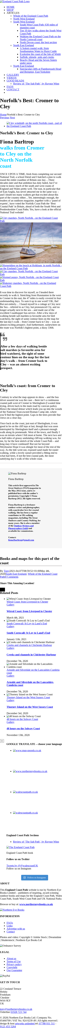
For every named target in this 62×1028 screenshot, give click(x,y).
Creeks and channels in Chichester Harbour (29, 645)
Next (12, 117)
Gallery (10, 604)
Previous (4, 117)
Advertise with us (16, 928)
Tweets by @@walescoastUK (22, 865)
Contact (11, 931)
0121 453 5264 (8, 1026)
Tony (6, 571)
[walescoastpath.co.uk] (25, 791)
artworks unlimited (25, 1023)
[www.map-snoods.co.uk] (27, 750)
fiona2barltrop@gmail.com (21, 540)
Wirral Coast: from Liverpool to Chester (27, 601)
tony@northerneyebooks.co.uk (16, 1009)
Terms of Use (14, 961)
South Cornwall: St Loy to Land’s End (27, 623)
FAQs (10, 922)
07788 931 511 (46, 1023)
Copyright (12, 967)
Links (10, 925)
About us (11, 958)
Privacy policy (14, 964)
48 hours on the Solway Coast (22, 719)
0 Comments (11, 576)
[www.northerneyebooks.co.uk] (30, 771)
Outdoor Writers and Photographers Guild (21, 527)
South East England (16, 573)
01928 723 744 (18, 1012)
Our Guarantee (14, 970)
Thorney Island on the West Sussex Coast (28, 697)
